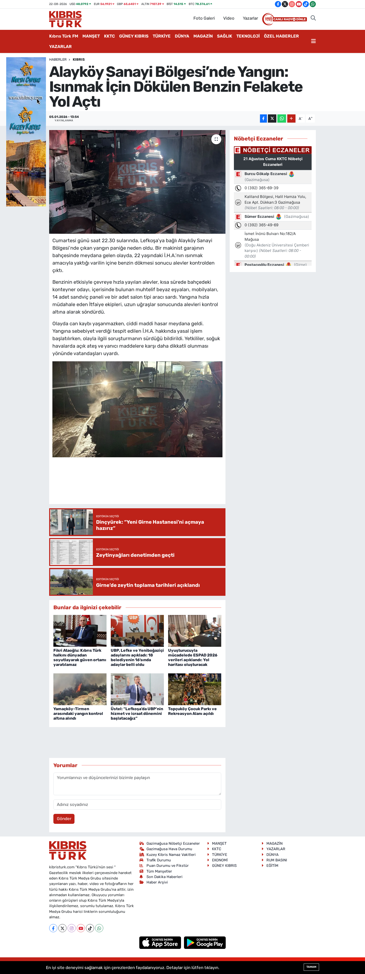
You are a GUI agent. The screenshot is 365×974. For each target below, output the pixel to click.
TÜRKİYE (162, 36)
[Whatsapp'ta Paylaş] (281, 118)
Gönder (64, 818)
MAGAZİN (203, 36)
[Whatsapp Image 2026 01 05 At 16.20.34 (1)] (137, 409)
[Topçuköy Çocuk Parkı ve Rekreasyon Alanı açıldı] (194, 689)
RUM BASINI (276, 860)
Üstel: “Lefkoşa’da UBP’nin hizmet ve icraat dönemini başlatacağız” (137, 713)
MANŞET (91, 36)
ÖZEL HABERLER (281, 36)
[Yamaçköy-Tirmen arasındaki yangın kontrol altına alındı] (80, 689)
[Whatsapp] (99, 928)
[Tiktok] (90, 928)
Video (228, 18)
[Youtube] (81, 928)
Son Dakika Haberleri (164, 877)
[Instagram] (72, 928)
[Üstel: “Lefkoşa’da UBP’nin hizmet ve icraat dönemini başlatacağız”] (137, 689)
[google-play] (205, 942)
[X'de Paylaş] (272, 118)
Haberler (58, 59)
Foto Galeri (204, 18)
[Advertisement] (142, 485)
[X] (62, 928)
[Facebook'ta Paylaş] (263, 118)
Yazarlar (250, 18)
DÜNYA (182, 36)
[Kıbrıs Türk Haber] (65, 18)
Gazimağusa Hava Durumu (169, 849)
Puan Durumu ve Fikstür (167, 865)
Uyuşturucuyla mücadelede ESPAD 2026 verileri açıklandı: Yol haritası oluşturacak (192, 657)
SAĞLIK (224, 36)
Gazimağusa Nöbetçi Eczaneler (173, 843)
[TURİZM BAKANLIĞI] (26, 131)
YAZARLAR (60, 46)
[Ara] (313, 18)
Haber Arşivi (157, 882)
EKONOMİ (220, 860)
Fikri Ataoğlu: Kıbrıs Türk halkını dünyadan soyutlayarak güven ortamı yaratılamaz (79, 657)
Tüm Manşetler (159, 871)
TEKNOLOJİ (248, 36)
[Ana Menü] (313, 41)
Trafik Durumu (158, 860)
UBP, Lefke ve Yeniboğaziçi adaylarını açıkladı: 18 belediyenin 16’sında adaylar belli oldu (137, 657)
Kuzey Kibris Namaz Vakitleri (171, 854)
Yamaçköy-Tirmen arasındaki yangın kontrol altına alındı (78, 713)
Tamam (311, 967)
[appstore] (160, 942)
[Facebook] (53, 928)
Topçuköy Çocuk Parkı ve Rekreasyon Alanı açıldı (192, 711)
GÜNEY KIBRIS (133, 36)
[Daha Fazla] (291, 118)
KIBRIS (79, 59)
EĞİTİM (272, 865)
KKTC (109, 36)
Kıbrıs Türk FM (63, 36)
